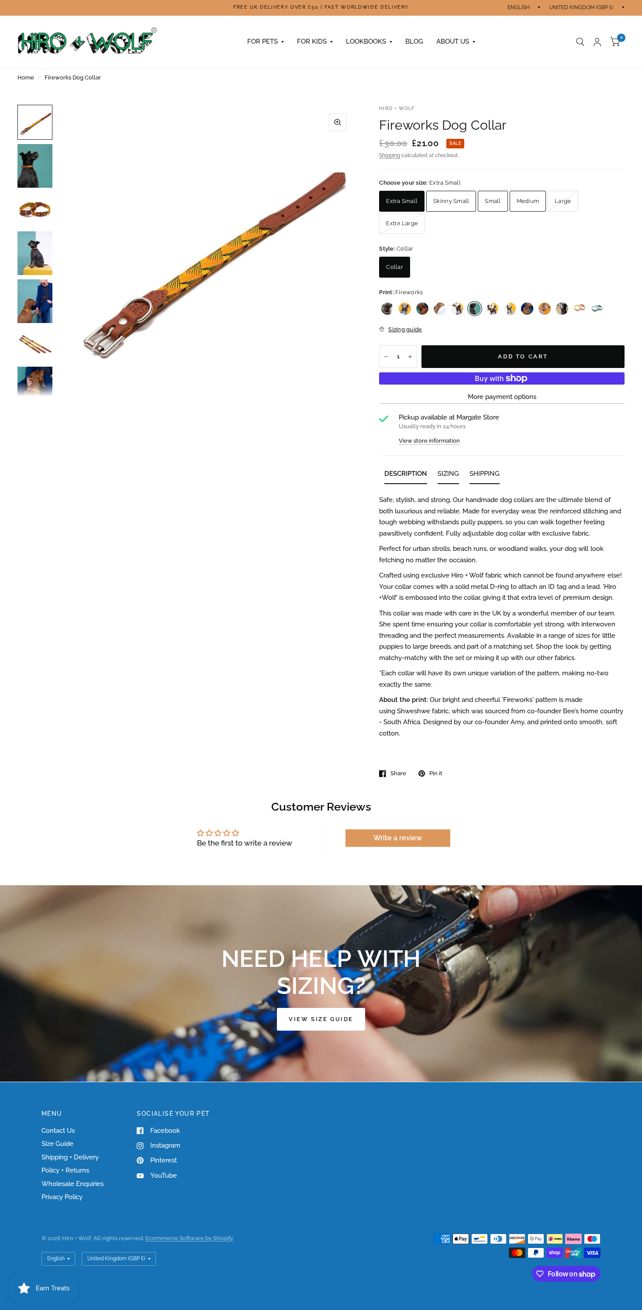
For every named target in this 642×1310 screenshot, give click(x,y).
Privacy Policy (62, 1197)
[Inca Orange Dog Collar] (422, 308)
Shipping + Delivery (70, 1157)
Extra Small (402, 201)
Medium (528, 201)
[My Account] (597, 42)
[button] (321, 1019)
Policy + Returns (65, 1170)
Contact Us (58, 1131)
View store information (429, 441)
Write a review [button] (397, 838)
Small (492, 201)
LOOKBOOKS (366, 41)
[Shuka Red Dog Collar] (457, 308)
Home (25, 77)
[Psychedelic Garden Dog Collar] (579, 308)
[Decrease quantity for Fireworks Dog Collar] (386, 357)
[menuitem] (265, 42)
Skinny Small (451, 201)
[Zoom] (337, 122)
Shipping (389, 155)
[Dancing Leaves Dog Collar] (597, 308)
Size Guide (57, 1144)
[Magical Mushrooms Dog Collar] (562, 308)
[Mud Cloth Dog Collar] (527, 308)
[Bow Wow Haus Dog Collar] (544, 308)
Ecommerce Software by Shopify (189, 1238)
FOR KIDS (312, 41)
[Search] (580, 42)
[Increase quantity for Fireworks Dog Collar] (410, 357)
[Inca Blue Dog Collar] (404, 308)
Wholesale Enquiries (72, 1184)
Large (563, 201)
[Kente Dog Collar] (509, 308)
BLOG (414, 41)
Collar (394, 267)
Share (398, 773)
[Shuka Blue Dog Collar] (439, 308)
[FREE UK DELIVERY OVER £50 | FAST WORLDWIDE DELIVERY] (321, 7)
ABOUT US (452, 41)
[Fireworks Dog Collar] (474, 308)
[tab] (405, 475)
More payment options (502, 397)
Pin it (435, 773)
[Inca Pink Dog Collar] (387, 308)
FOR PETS (262, 41)
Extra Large (402, 223)
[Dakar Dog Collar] (492, 308)
